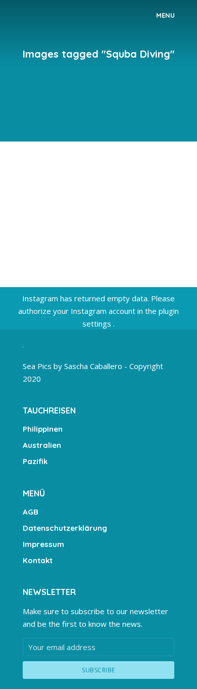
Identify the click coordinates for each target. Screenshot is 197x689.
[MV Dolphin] (98, 210)
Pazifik (35, 461)
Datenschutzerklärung (65, 528)
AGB (30, 512)
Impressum (43, 544)
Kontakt (38, 560)
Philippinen (43, 429)
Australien (42, 445)
